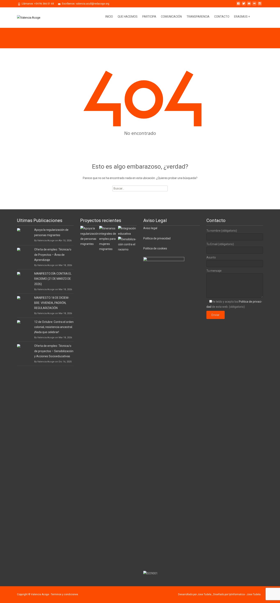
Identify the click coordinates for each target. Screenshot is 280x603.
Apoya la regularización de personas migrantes (51, 232)
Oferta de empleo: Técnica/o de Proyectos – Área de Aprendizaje (52, 254)
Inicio (109, 16)
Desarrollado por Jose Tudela (195, 594)
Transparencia (198, 16)
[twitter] (244, 5)
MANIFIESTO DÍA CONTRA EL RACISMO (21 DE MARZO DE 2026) (53, 278)
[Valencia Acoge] (25, 17)
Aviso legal (150, 228)
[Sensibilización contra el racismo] (127, 244)
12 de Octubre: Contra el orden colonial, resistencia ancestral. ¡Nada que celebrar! (54, 327)
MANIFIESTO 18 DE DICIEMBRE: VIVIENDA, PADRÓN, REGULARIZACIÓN (51, 303)
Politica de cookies (155, 248)
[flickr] (254, 5)
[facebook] (238, 5)
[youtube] (249, 5)
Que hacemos (128, 16)
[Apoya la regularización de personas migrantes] (89, 236)
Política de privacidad (157, 238)
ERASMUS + (242, 16)
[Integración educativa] (127, 230)
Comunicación (171, 16)
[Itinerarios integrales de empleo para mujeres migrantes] (108, 238)
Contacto (221, 16)
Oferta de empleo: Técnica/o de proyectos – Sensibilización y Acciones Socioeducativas (53, 351)
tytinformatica (237, 594)
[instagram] (260, 5)
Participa (149, 16)
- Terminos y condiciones (64, 594)
